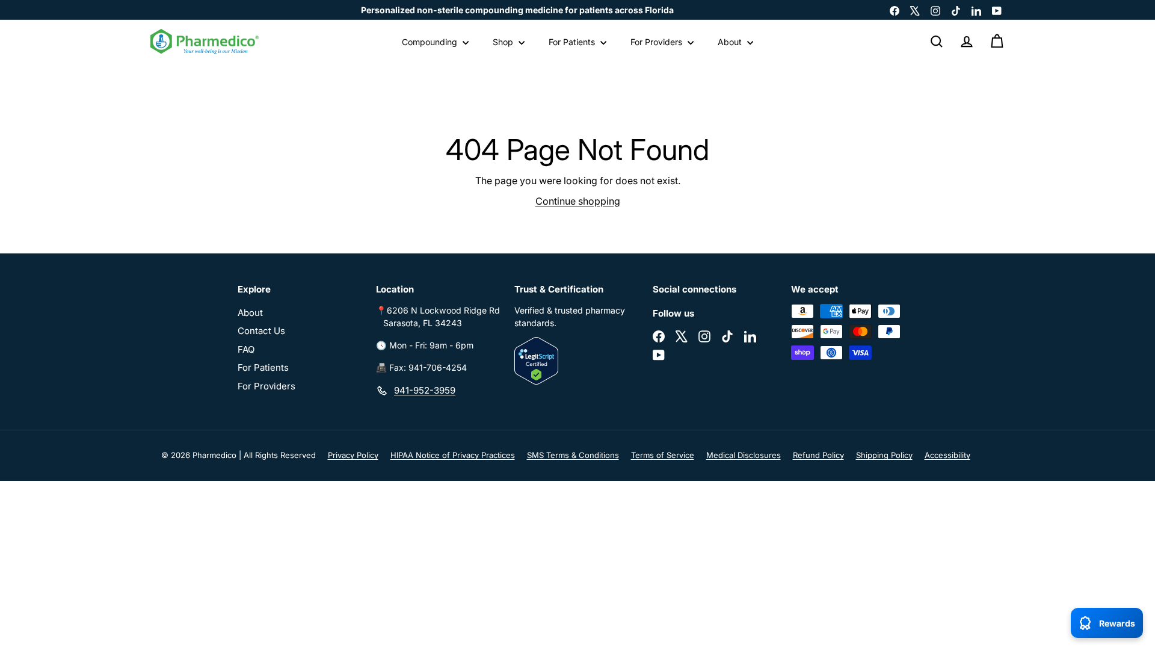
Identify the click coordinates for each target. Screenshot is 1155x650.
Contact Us (261, 330)
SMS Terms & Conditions (573, 455)
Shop (504, 42)
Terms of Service (662, 455)
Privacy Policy (353, 455)
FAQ (246, 349)
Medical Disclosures (743, 455)
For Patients (573, 42)
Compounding (431, 42)
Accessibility (947, 455)
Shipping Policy (884, 455)
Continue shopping (577, 201)
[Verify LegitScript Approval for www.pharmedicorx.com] (577, 361)
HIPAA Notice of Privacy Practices (452, 455)
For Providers (657, 42)
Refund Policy (818, 455)
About (731, 42)
